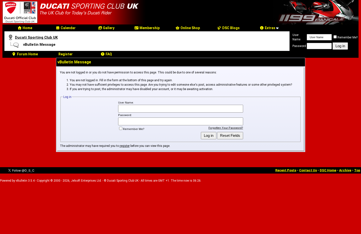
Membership (149, 28)
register (125, 146)
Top (357, 170)
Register (65, 54)
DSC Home (328, 170)
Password (299, 46)
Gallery (108, 28)
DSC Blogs (231, 28)
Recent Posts (285, 170)
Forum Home (27, 54)
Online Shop (190, 28)
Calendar (68, 28)
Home (27, 28)
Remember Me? (347, 37)
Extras (269, 28)
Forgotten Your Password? (225, 127)
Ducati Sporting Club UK (36, 37)
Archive (345, 170)
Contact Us (308, 170)
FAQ (108, 54)
